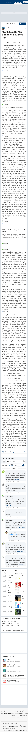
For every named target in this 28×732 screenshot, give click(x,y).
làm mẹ (4, 621)
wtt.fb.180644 (9, 511)
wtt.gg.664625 (13, 533)
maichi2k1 (8, 27)
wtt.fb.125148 (9, 496)
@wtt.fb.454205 (13, 534)
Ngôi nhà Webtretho (6, 713)
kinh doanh (10, 628)
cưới (3, 630)
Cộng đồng (18, 2)
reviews (4, 628)
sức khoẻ (16, 623)
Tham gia (22, 23)
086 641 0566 (23, 726)
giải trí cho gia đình (7, 623)
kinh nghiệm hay (11, 621)
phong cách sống (6, 625)
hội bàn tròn (18, 628)
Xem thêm (17, 479)
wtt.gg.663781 (9, 485)
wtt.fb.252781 (9, 557)
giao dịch (8, 630)
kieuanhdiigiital (10, 472)
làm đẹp (14, 625)
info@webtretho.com (10, 728)
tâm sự (20, 625)
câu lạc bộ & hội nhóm (18, 630)
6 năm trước (8, 481)
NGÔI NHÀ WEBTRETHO (10, 23)
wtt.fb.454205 (9, 520)
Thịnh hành (8, 2)
